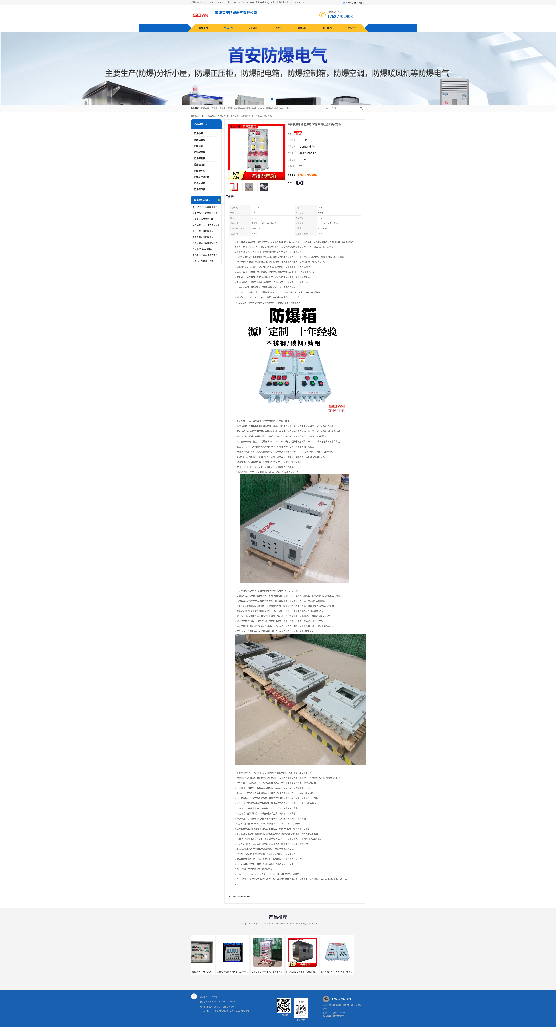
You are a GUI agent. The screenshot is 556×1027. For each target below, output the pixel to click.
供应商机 (228, 28)
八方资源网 (216, 1011)
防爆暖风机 (199, 189)
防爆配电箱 (223, 116)
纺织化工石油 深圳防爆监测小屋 (206, 261)
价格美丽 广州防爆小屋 (203, 237)
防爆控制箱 (199, 158)
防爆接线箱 (199, 164)
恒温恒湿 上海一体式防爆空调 (206, 225)
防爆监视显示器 (201, 177)
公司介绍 (277, 28)
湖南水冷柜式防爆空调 (203, 249)
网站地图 (245, 1011)
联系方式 (352, 28)
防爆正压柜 (199, 140)
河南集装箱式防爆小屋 (203, 219)
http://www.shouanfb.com (239, 897)
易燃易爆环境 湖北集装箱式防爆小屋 (206, 255)
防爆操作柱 (199, 171)
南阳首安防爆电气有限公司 (211, 1007)
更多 (218, 200)
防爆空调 (198, 146)
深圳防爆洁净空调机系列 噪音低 (206, 243)
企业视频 (253, 28)
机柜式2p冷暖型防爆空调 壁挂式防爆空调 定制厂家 (206, 213)
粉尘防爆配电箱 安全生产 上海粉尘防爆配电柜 (317, 972)
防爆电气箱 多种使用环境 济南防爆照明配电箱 (282, 972)
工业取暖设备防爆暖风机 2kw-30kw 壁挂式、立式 (206, 207)
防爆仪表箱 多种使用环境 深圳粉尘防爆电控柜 (352, 972)
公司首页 (203, 28)
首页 (203, 116)
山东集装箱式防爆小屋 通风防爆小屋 (208, 972)
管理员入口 (235, 1011)
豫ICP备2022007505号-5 (229, 1002)
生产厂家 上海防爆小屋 (203, 231)
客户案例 (327, 28)
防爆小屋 (198, 133)
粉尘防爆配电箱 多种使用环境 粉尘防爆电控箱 (247, 972)
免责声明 (225, 1011)
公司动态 (302, 28)
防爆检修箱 (199, 183)
